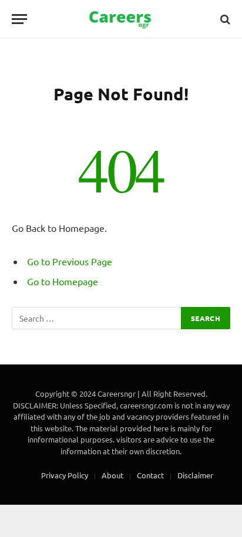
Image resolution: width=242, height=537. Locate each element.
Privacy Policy (64, 475)
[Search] (224, 19)
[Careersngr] (121, 19)
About (112, 475)
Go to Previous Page (69, 261)
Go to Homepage (62, 281)
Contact (150, 475)
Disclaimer (195, 475)
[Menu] (19, 19)
